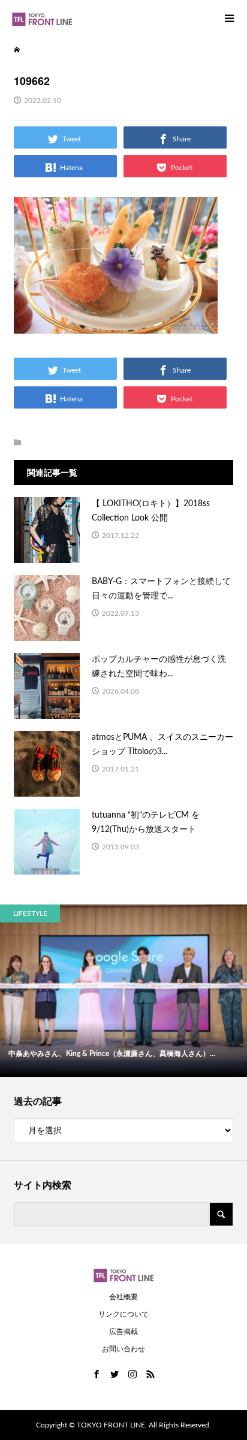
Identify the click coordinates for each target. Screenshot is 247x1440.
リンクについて (123, 1314)
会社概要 (123, 1296)
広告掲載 (123, 1331)
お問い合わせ (123, 1349)
